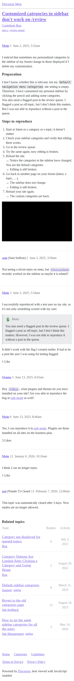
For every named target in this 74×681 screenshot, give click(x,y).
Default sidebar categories (20, 585)
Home (6, 654)
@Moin (13, 389)
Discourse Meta (12, 4)
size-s (5, 30)
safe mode (17, 398)
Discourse (24, 671)
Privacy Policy (36, 662)
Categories (20, 654)
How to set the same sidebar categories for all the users (19, 624)
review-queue (17, 30)
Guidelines (37, 654)
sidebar (17, 590)
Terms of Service (12, 662)
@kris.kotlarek (60, 269)
